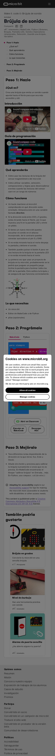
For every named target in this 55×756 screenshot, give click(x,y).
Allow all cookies (27, 390)
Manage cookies (27, 396)
